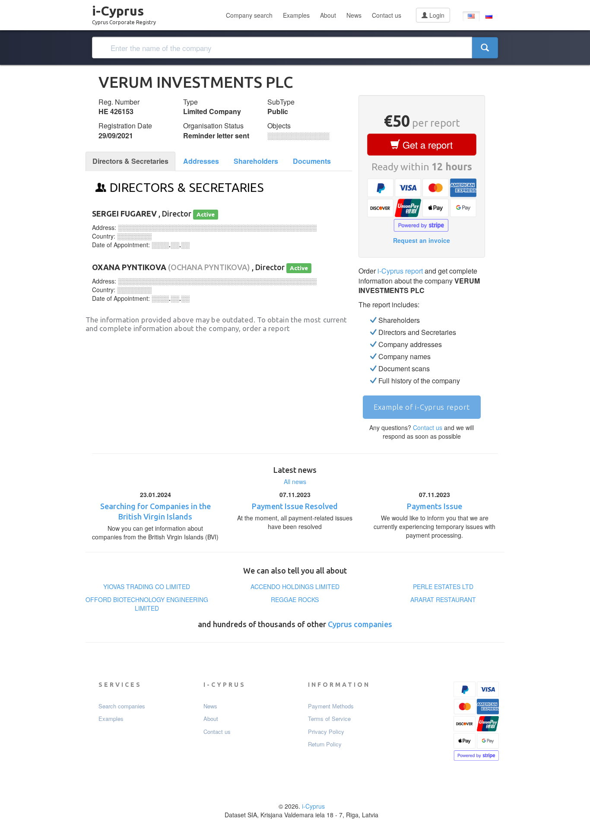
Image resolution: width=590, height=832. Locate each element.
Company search (249, 15)
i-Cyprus (124, 12)
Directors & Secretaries (130, 161)
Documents (312, 161)
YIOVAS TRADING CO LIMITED (146, 586)
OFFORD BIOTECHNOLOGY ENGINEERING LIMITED (147, 603)
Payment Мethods (331, 706)
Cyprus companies (360, 624)
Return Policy (325, 744)
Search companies (121, 706)
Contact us (386, 15)
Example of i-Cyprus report (422, 407)
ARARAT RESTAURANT (443, 599)
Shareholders (256, 161)
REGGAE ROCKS (295, 599)
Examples (296, 15)
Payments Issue (434, 506)
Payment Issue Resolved (295, 506)
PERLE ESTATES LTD (443, 586)
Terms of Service (329, 719)
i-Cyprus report (400, 271)
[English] (471, 16)
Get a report (426, 144)
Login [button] (436, 15)
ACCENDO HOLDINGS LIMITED (295, 586)
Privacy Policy (326, 732)
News (354, 15)
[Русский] (489, 16)
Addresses (201, 161)
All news (295, 481)
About (328, 15)
